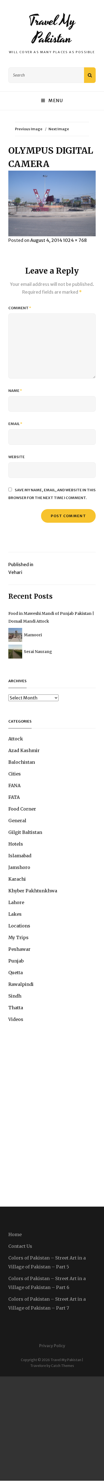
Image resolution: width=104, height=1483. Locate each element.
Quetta (15, 972)
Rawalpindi (21, 984)
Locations (19, 926)
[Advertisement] (52, 1428)
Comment (19, 308)
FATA (14, 797)
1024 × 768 (75, 240)
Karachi (17, 879)
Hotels (15, 844)
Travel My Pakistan (52, 29)
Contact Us (20, 1246)
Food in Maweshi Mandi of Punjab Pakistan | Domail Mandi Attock (51, 617)
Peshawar (19, 949)
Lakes (15, 914)
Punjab (16, 961)
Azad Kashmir (24, 750)
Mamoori (33, 634)
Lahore (16, 902)
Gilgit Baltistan (25, 832)
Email (15, 423)
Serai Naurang (38, 651)
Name (15, 390)
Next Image (59, 129)
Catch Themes (62, 1366)
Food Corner (22, 809)
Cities (14, 774)
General (17, 820)
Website (16, 457)
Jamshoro (19, 867)
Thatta (15, 1007)
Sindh (14, 996)
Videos (15, 1019)
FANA (14, 785)
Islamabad (19, 855)
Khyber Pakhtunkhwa (32, 890)
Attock (15, 739)
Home (15, 1234)
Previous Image (28, 129)
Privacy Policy (52, 1345)
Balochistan (21, 762)
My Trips (18, 937)
